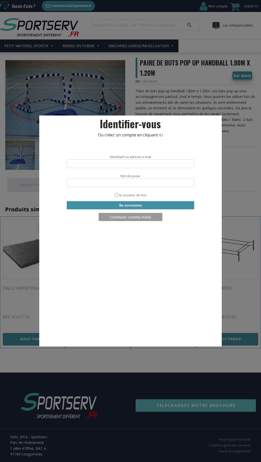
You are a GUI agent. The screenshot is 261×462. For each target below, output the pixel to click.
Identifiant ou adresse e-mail (130, 157)
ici (161, 135)
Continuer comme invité (130, 217)
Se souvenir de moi (132, 195)
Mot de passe (130, 176)
